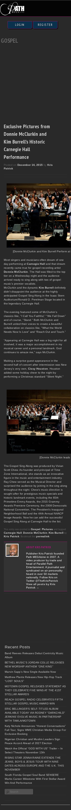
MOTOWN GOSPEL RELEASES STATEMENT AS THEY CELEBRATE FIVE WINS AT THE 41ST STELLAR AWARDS (35, 690)
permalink (42, 536)
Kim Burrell (56, 532)
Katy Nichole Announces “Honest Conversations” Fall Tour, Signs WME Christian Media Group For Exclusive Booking (35, 729)
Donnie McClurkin (35, 532)
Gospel (36, 529)
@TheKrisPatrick (46, 580)
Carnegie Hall (13, 532)
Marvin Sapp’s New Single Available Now (30, 671)
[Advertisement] (35, 82)
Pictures (47, 529)
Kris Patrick (11, 536)
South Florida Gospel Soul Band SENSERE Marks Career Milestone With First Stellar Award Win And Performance (35, 778)
